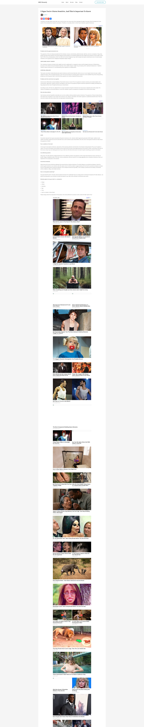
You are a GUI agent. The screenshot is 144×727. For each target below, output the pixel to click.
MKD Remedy (42, 2)
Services (72, 2)
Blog (76, 2)
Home (63, 2)
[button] (100, 2)
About (67, 2)
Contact (80, 2)
